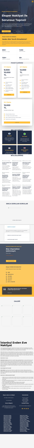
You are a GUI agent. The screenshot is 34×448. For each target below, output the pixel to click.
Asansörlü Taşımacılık (25, 397)
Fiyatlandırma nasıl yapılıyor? (11, 226)
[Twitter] (24, 408)
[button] (17, 227)
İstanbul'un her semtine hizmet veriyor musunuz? (14, 235)
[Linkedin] (28, 408)
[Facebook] (22, 408)
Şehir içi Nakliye (25, 401)
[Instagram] (26, 408)
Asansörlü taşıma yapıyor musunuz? (12, 239)
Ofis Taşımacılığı (25, 398)
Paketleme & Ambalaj (25, 399)
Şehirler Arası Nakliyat (25, 400)
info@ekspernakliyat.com (9, 255)
